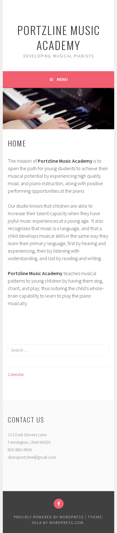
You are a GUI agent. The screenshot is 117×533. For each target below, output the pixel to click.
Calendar (16, 374)
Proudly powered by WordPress (49, 517)
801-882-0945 (20, 449)
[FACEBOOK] (59, 504)
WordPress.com (66, 522)
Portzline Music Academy (58, 37)
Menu (62, 79)
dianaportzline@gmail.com (32, 457)
